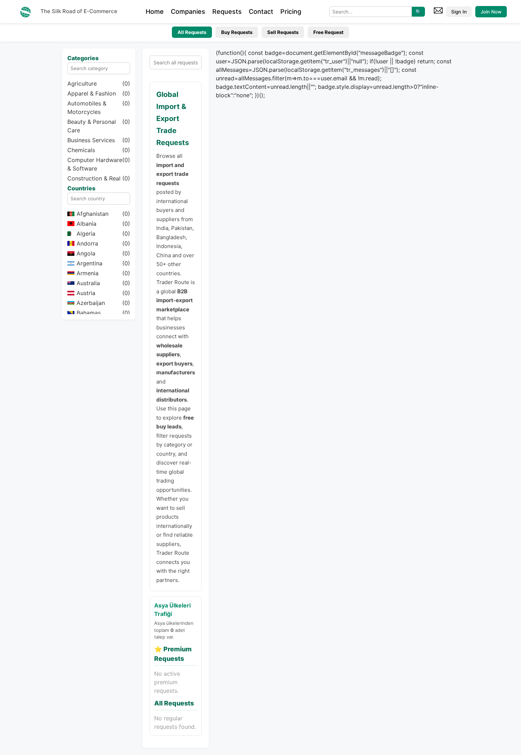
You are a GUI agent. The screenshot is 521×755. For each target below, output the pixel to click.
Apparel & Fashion (98, 93)
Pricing (290, 11)
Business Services (98, 140)
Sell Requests (282, 32)
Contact (261, 11)
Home (155, 11)
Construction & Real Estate (98, 182)
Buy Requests (236, 32)
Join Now (491, 12)
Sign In (459, 12)
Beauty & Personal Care (98, 126)
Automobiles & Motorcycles (98, 107)
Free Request (328, 32)
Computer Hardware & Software (98, 164)
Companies (188, 11)
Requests (227, 11)
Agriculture (98, 83)
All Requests (192, 32)
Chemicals (98, 150)
